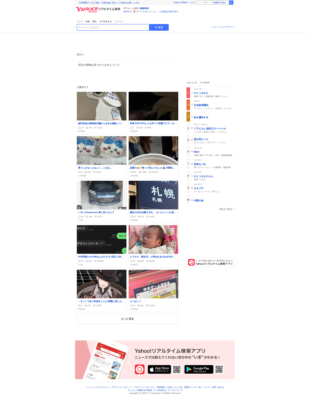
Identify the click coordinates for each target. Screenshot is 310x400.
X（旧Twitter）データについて (168, 390)
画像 (88, 21)
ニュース (118, 21)
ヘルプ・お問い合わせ (213, 387)
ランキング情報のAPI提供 (140, 390)
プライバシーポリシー (121, 387)
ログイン (128, 11)
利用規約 (161, 387)
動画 (94, 21)
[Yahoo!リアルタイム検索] (98, 8)
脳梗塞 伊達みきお (221, 2)
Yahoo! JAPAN (180, 2)
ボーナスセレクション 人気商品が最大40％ (157, 11)
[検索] (231, 2)
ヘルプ (192, 2)
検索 (160, 27)
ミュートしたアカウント (223, 27)
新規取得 (144, 8)
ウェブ (80, 21)
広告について (173, 387)
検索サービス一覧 (192, 387)
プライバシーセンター (144, 387)
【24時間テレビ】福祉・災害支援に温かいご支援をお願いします (108, 2)
